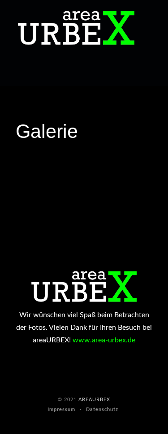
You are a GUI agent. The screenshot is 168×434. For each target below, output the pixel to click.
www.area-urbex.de (104, 340)
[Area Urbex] (76, 28)
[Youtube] (25, 71)
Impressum (61, 409)
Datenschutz (102, 409)
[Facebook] (8, 71)
